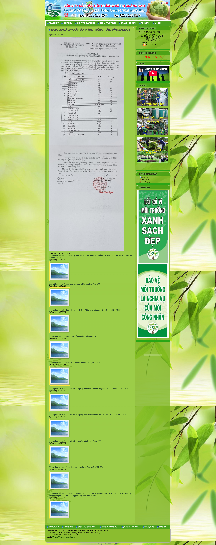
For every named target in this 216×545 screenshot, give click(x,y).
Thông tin (149, 526)
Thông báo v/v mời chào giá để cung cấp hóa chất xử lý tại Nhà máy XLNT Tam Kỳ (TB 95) (88, 415)
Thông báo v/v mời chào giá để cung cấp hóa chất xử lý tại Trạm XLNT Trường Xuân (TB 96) (89, 389)
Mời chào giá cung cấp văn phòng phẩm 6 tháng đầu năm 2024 (90, 29)
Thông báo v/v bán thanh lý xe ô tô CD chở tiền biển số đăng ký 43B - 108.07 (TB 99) (85, 310)
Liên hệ (162, 526)
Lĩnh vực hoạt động (87, 526)
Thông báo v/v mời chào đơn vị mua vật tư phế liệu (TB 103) (74, 284)
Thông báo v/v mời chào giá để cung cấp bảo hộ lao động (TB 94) (76, 441)
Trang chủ (54, 526)
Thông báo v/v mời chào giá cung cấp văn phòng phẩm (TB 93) (76, 467)
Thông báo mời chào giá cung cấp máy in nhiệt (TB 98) (72, 336)
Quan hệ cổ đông (131, 526)
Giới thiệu (68, 526)
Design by (108, 544)
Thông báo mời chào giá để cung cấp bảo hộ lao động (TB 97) (75, 362)
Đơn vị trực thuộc (110, 526)
